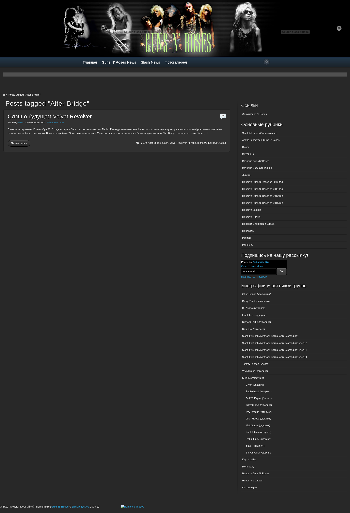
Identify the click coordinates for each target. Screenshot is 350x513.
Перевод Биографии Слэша (258, 223)
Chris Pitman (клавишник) (256, 294)
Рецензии (247, 245)
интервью (193, 143)
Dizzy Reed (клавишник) (256, 301)
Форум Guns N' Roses (254, 114)
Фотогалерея (176, 62)
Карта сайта (249, 459)
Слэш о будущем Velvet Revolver (50, 117)
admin (21, 122)
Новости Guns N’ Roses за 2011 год (262, 189)
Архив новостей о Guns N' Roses (261, 140)
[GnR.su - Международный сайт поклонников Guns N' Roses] (11, 28)
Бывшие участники (253, 378)
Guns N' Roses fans (252, 266)
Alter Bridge (154, 143)
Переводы (248, 231)
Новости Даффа (251, 210)
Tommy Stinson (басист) (255, 364)
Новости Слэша (55, 122)
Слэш (222, 143)
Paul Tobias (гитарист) (258, 432)
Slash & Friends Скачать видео (259, 133)
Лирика (246, 175)
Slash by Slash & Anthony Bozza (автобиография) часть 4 (274, 357)
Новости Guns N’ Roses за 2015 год (262, 203)
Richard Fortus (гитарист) (256, 322)
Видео (246, 147)
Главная (90, 62)
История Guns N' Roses (255, 161)
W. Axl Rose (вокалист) (255, 371)
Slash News (150, 62)
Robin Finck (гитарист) (258, 439)
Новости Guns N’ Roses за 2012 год (262, 196)
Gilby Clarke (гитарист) (259, 405)
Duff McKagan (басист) (259, 398)
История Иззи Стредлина (257, 168)
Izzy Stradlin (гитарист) (259, 412)
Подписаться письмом (254, 276)
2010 (144, 143)
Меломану (248, 466)
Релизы (246, 237)
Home (4, 94)
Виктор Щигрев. (81, 506)
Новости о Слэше (252, 480)
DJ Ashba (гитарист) (253, 308)
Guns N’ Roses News (119, 62)
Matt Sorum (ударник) (258, 425)
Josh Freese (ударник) (258, 418)
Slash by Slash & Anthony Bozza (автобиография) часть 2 (274, 343)
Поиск (267, 62)
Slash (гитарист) (255, 445)
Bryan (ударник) (255, 384)
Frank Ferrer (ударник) (254, 315)
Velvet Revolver (178, 143)
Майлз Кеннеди (209, 143)
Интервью (248, 154)
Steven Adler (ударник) (258, 452)
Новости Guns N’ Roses (255, 473)
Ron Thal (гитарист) (253, 329)
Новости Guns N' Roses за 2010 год (262, 182)
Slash (165, 143)
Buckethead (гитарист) (258, 391)
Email (339, 28)
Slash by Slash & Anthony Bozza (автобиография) (270, 336)
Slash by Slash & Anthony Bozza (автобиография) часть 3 (274, 350)
